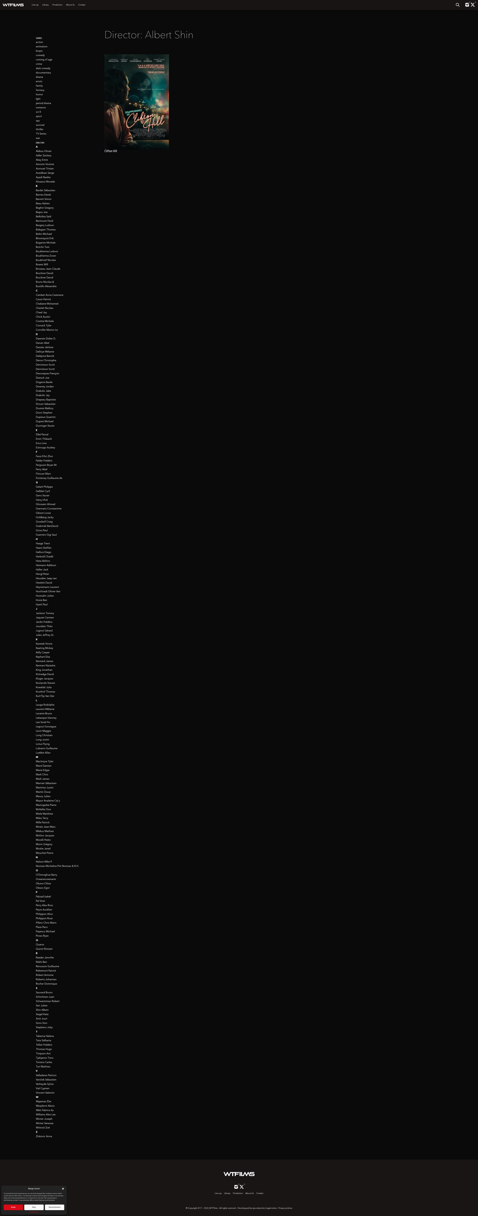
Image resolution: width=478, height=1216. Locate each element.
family (39, 86)
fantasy (40, 90)
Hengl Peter (42, 574)
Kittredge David (45, 674)
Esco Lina (41, 443)
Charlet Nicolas (44, 308)
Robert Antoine (44, 975)
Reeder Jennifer (45, 958)
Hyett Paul (42, 604)
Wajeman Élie (43, 1101)
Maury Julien (43, 796)
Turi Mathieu (43, 1067)
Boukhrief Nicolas (46, 260)
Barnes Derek (43, 195)
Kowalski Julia (44, 687)
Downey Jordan (45, 386)
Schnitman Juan (45, 997)
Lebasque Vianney (46, 718)
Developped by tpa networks (251, 1208)
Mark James (42, 779)
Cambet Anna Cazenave (49, 295)
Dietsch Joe (42, 378)
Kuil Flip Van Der (45, 696)
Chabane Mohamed (47, 304)
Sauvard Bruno (44, 992)
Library (45, 5)
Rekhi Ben (41, 962)
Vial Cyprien (42, 1088)
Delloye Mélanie (45, 352)
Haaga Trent (43, 543)
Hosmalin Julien (45, 596)
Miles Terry (42, 818)
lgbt (38, 99)
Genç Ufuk (42, 500)
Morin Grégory (44, 844)
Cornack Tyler (43, 325)
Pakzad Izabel (43, 897)
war (38, 138)
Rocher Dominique (46, 984)
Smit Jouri (41, 1019)
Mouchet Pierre (44, 853)
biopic (39, 51)
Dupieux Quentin (46, 417)
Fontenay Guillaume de (49, 478)
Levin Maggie (43, 731)
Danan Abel (42, 343)
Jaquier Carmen (45, 618)
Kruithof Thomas (45, 692)
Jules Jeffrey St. (45, 635)
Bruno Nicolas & (45, 282)
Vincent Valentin (45, 1093)
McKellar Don (43, 809)
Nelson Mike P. (44, 862)
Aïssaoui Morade (45, 182)
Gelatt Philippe (44, 487)
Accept (13, 1207)
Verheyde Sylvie (45, 1084)
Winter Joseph (44, 1119)
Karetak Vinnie (44, 644)
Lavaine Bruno (44, 713)
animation (41, 46)
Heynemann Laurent (47, 587)
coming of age (44, 60)
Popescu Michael (45, 931)
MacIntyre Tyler (44, 761)
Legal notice (271, 1208)
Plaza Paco (42, 927)
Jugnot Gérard (44, 631)
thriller (39, 129)
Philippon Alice (44, 914)
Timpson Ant (43, 1053)
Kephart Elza (43, 657)
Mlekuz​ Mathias (45, 831)
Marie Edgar (43, 770)
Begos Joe (42, 212)
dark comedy (43, 68)
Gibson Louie (43, 513)
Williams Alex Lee (46, 1114)
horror (39, 94)
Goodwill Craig (44, 522)
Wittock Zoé (43, 1128)
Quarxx (40, 944)
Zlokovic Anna (44, 1136)
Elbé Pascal (42, 434)
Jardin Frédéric (44, 622)
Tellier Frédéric (44, 1045)
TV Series (41, 134)
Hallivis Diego (43, 552)
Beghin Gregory (45, 208)
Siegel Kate (42, 1014)
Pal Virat (40, 901)
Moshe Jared (43, 849)
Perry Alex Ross (44, 905)
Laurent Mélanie (45, 709)
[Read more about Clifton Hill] (136, 106)
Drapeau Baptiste (46, 400)
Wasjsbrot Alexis (45, 1106)
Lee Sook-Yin (43, 722)
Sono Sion (41, 1023)
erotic (39, 81)
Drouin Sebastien (46, 404)
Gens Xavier (42, 495)
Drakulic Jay (43, 395)
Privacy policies (285, 1208)
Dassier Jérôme (44, 347)
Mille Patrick (43, 822)
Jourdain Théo (44, 626)
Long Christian (44, 735)
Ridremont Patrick (46, 971)
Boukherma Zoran (46, 256)
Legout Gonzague (46, 727)
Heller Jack (42, 570)
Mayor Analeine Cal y (48, 801)
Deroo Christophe (46, 360)
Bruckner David (44, 273)
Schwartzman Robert (48, 1001)
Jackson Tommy (45, 613)
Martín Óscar (43, 792)
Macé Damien (44, 766)
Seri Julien (42, 1006)
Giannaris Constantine (48, 509)
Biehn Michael (44, 234)
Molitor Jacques (45, 835)
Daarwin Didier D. (46, 339)
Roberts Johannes (46, 979)
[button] (63, 1188)
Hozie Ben (41, 600)
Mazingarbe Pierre (46, 805)
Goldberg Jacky (45, 517)
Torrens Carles (44, 1062)
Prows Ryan (42, 936)
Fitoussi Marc (43, 474)
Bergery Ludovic (45, 225)
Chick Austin (43, 317)
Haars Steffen (44, 548)
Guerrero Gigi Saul (46, 535)
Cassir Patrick (43, 299)
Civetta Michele (45, 321)
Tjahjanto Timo (44, 1058)
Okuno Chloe (43, 883)
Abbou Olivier (44, 151)
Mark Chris (42, 774)
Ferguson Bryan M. (46, 465)
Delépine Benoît (45, 356)
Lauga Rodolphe (45, 705)
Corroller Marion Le (47, 330)
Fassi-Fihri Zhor (44, 456)
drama (39, 77)
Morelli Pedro (43, 840)
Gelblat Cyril (43, 491)
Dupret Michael (45, 421)
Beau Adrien (43, 203)
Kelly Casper (43, 652)
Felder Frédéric (44, 461)
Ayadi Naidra (43, 177)
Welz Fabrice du (45, 1110)
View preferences (54, 1207)
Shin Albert (42, 1010)
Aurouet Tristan (45, 169)
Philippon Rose (44, 918)
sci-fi (38, 112)
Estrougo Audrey (45, 448)
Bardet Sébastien (45, 190)
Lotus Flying (43, 744)
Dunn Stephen (44, 413)
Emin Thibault (44, 439)
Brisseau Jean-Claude (48, 269)
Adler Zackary (43, 155)
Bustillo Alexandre (46, 286)
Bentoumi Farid (44, 221)
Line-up (35, 5)
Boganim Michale (46, 243)
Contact (81, 5)
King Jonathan (44, 670)
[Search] (458, 5)
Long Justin (42, 740)
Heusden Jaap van (46, 578)
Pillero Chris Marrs (46, 923)
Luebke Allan (43, 753)
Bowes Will (42, 264)
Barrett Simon (44, 199)
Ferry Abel (41, 469)
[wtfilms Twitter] (473, 6)
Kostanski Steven (45, 683)
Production (57, 5)
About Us (70, 5)
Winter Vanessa (44, 1123)
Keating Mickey (44, 648)
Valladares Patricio (46, 1075)
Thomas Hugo (44, 1049)
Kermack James (44, 661)
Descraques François (47, 373)
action (39, 42)
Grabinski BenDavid (47, 526)
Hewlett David (44, 583)
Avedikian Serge (45, 173)
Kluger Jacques (44, 679)
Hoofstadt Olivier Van (48, 591)
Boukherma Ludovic (47, 251)
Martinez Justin (45, 788)
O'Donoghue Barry (46, 875)
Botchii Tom (42, 247)
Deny (34, 1207)
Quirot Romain (44, 949)
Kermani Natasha (45, 665)
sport (39, 116)
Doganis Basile (44, 382)
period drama (43, 103)
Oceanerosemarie (46, 879)
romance (41, 107)
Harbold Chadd (44, 557)
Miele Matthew (44, 814)
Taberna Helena (45, 1036)
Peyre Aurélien (44, 910)
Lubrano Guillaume (47, 748)
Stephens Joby (44, 1027)
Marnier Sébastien (46, 783)
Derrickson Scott (45, 365)
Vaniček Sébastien (46, 1080)
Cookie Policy (34, 1212)
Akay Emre (42, 160)
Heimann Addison (46, 565)
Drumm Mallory (44, 408)
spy (38, 121)
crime (39, 64)
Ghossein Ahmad (45, 504)
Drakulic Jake (43, 391)
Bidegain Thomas (46, 230)
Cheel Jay (41, 312)
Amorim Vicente (45, 164)
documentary (43, 73)
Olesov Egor (43, 888)
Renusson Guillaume (47, 966)
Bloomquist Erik (45, 238)
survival (40, 125)
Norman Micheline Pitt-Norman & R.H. (57, 866)
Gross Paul (42, 530)
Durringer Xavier (45, 426)
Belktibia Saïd (43, 216)
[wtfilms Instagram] (467, 6)
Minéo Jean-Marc (46, 827)
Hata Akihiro (43, 561)
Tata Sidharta (43, 1040)
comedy (40, 55)
